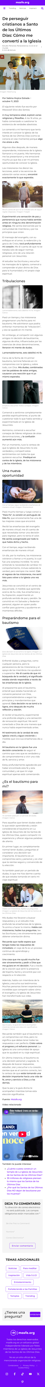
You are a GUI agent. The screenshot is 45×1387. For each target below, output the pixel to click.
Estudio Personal (9, 46)
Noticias (22, 8)
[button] (4, 8)
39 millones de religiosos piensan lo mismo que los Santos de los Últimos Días (24, 1181)
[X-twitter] (38, 1374)
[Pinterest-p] (22, 1382)
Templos (14, 1296)
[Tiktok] (22, 1374)
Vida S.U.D (31, 1275)
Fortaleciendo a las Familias (22, 1289)
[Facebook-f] (14, 1374)
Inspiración (33, 8)
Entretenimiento (22, 1282)
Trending (12, 8)
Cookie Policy (23, 1368)
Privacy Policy (28, 1365)
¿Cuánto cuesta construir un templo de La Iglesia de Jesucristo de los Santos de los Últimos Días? (24, 1172)
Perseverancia (22, 46)
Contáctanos (13, 1365)
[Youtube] (30, 1374)
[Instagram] (7, 1374)
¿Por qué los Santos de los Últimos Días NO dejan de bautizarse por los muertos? (25, 1190)
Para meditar (30, 1268)
